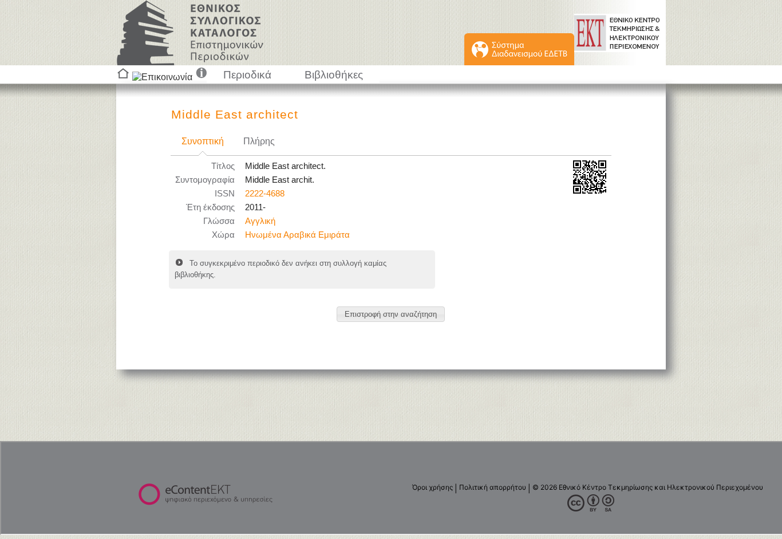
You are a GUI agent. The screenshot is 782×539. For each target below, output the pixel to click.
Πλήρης (259, 141)
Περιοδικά (247, 75)
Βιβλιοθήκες (334, 75)
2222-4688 (265, 193)
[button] (391, 314)
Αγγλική (260, 221)
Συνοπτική (202, 141)
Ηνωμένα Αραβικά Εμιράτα (297, 234)
